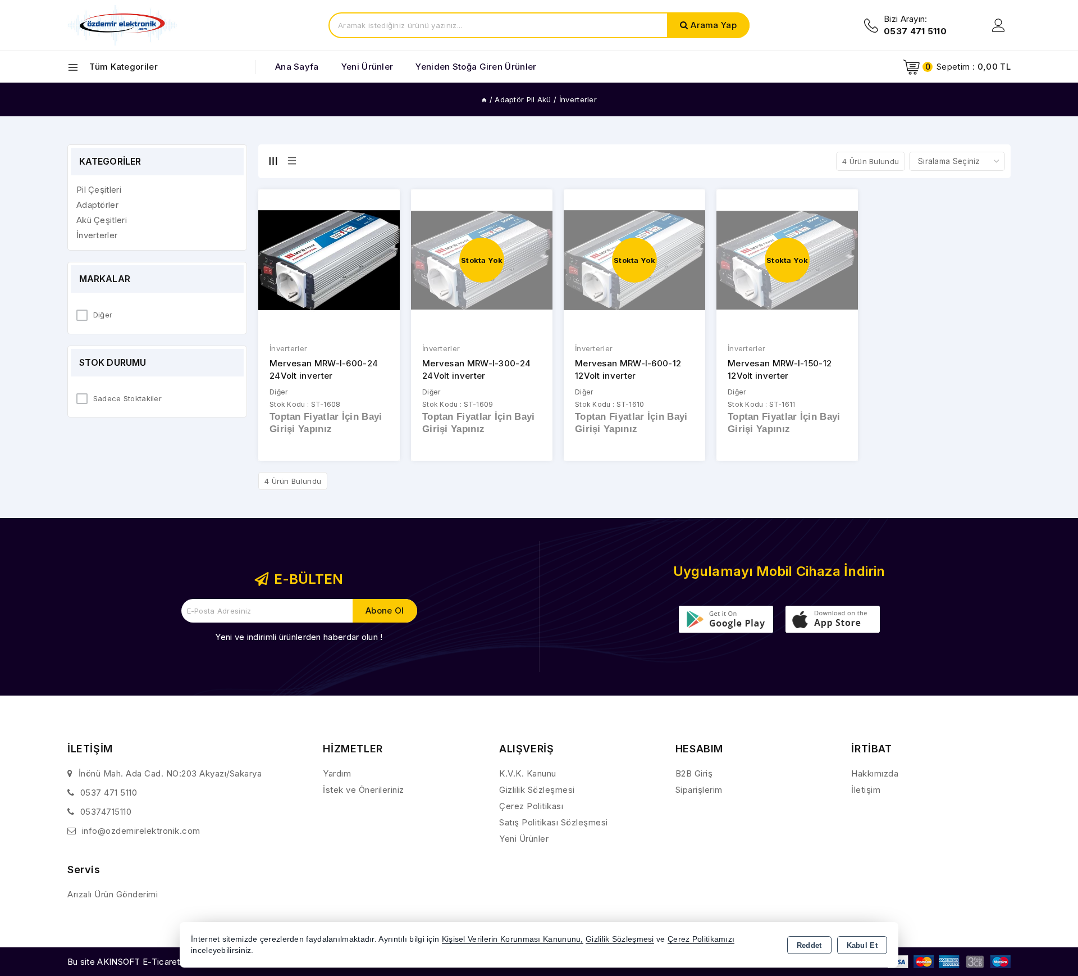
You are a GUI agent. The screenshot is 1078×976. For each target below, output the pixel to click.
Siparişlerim (699, 789)
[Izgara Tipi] (273, 161)
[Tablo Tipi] (292, 161)
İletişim (865, 789)
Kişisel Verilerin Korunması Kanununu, (512, 939)
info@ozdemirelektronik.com (141, 830)
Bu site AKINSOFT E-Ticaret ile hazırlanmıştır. (157, 961)
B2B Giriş (694, 773)
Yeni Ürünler (524, 838)
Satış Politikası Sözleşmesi (553, 822)
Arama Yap (714, 25)
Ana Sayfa (297, 66)
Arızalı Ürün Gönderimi (112, 894)
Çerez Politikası (531, 806)
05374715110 (106, 811)
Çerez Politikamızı (701, 939)
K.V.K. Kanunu (527, 773)
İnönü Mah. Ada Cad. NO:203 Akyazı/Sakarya (170, 773)
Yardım (337, 773)
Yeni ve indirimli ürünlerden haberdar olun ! (298, 637)
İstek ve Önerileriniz (363, 789)
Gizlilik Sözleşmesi (537, 789)
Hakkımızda (874, 773)
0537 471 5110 (109, 792)
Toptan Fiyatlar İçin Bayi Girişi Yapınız (326, 422)
